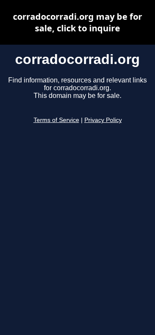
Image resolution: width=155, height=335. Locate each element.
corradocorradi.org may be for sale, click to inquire (77, 22)
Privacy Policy (103, 120)
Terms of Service (56, 120)
